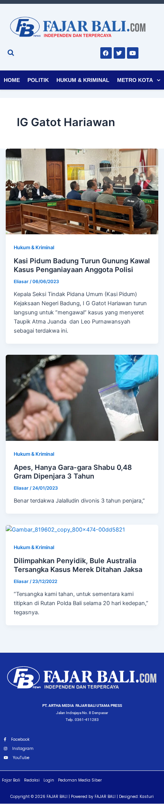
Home (12, 80)
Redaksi (32, 780)
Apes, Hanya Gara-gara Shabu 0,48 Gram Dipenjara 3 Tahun (73, 471)
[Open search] (11, 52)
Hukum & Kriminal (82, 80)
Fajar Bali (11, 780)
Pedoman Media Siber (80, 780)
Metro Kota (135, 80)
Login (48, 780)
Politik (38, 80)
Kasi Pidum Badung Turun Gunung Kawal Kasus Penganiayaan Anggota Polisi (82, 265)
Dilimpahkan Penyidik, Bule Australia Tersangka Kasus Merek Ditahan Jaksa (78, 565)
